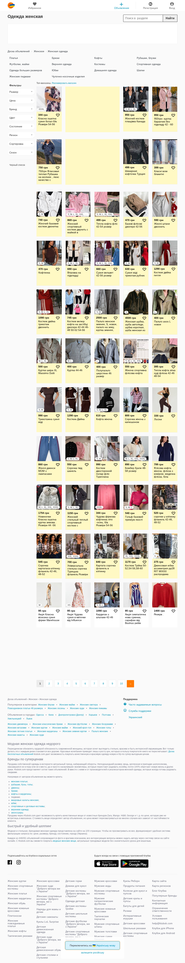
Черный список (17, 165)
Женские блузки (46, 704)
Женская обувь (16, 903)
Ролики (127, 910)
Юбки (55, 70)
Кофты (98, 58)
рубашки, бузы (18, 784)
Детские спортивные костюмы (135, 934)
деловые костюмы (35, 806)
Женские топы (103, 727)
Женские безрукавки (102, 724)
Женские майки (67, 704)
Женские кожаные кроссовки (18, 909)
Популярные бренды (164, 895)
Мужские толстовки (105, 931)
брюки (14, 791)
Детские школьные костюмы (76, 915)
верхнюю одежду (20, 809)
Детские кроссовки (134, 923)
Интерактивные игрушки (132, 917)
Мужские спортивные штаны (106, 925)
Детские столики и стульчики (47, 956)
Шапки (141, 70)
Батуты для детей (133, 905)
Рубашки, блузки (146, 58)
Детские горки (73, 881)
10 (121, 683)
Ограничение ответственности (162, 909)
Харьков (93, 715)
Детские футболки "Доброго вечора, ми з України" (77, 924)
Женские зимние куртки (75, 731)
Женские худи (77, 708)
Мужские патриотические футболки (103, 901)
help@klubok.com (162, 923)
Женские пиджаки (20, 76)
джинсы (15, 788)
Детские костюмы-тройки (76, 907)
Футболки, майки (19, 64)
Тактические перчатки (101, 917)
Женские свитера (89, 704)
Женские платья (17, 893)
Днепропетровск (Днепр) (71, 715)
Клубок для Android (163, 933)
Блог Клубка (159, 890)
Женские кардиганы (47, 731)
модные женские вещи (64, 841)
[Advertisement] (92, 34)
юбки (13, 803)
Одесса (40, 715)
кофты (14, 794)
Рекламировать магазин (64, 83)
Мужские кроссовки (105, 881)
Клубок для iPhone (163, 928)
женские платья (19, 781)
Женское (38, 51)
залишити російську (92, 952)
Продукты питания (134, 885)
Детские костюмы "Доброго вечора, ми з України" (77, 893)
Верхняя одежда (62, 64)
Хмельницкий (14, 718)
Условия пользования (159, 917)
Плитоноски (14, 915)
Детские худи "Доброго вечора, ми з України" (48, 939)
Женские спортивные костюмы (20, 887)
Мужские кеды (102, 885)
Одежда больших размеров (25, 70)
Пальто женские (100, 731)
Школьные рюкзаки (134, 928)
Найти (170, 18)
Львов (29, 718)
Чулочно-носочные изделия (68, 76)
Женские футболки (77, 724)
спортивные (17, 806)
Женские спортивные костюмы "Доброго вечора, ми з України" (49, 900)
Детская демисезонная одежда (45, 929)
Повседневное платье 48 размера (25, 708)
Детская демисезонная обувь (48, 948)
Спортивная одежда (149, 64)
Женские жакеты (16, 735)
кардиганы (25, 794)
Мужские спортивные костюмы (106, 892)
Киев (51, 715)
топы (30, 784)
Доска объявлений (19, 51)
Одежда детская (75, 901)
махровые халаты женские (25, 800)
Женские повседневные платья (16, 923)
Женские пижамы (98, 708)
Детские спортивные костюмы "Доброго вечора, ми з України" (77, 935)
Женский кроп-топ (82, 727)
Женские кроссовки (47, 881)
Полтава (106, 715)
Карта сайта (159, 881)
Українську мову (105, 945)
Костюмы (99, 64)
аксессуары (17, 812)
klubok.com (11, 5)
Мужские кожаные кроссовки (105, 910)
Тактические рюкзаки (20, 935)
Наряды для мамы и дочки (48, 910)
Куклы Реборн (131, 881)
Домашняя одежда (105, 70)
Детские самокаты (47, 916)
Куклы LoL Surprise (47, 921)
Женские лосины (56, 708)
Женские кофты (17, 930)
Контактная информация (160, 902)
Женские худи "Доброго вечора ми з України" (48, 888)
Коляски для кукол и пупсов (135, 892)
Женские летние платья (20, 731)
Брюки (55, 58)
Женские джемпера (18, 724)
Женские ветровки (17, 727)
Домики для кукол (75, 885)
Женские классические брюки (48, 724)
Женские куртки (39, 727)
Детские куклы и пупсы (132, 900)
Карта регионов (161, 885)
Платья (13, 58)
